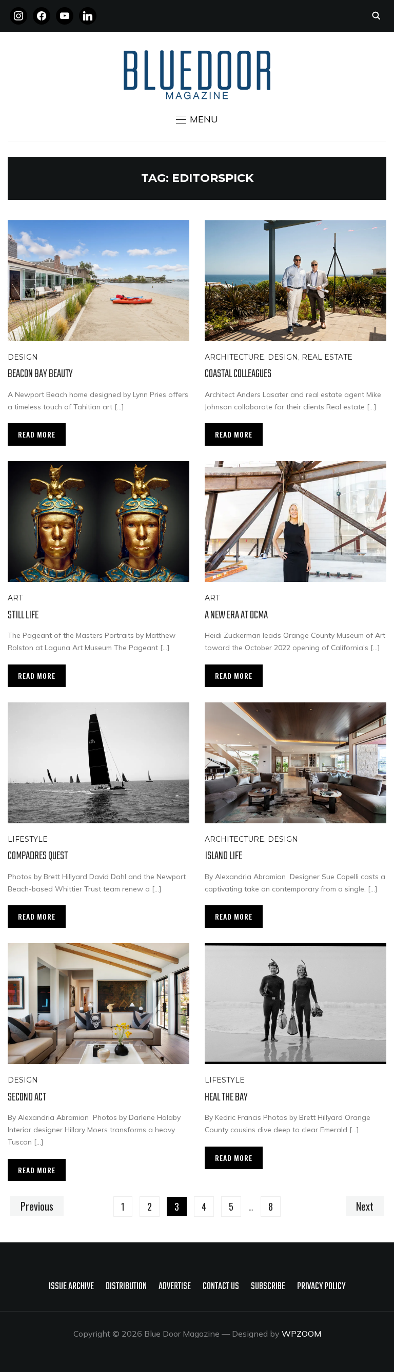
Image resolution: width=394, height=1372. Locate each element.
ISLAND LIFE (223, 856)
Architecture (234, 357)
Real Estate (327, 357)
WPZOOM (301, 1333)
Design (23, 357)
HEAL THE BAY (226, 1097)
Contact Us (221, 1286)
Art (15, 597)
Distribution (126, 1286)
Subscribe (268, 1286)
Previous (37, 1206)
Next (364, 1206)
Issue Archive (71, 1286)
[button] (197, 119)
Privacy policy (321, 1286)
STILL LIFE (23, 615)
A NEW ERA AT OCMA (236, 615)
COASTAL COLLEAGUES (238, 374)
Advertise (175, 1286)
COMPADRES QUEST (38, 856)
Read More (36, 434)
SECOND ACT (27, 1097)
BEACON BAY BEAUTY (40, 374)
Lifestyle (28, 839)
